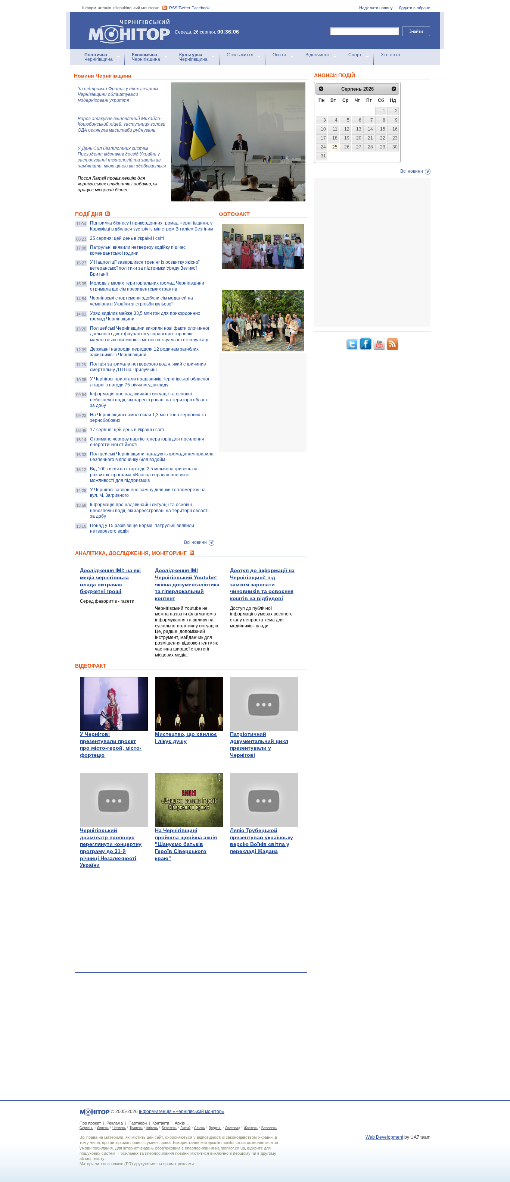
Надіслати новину (376, 8)
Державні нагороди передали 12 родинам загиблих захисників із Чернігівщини (144, 352)
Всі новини (195, 542)
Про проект (90, 1123)
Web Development (384, 1137)
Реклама (114, 1123)
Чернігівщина (98, 57)
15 (382, 129)
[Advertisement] (275, 402)
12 (346, 129)
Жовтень (251, 1128)
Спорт (355, 54)
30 (395, 147)
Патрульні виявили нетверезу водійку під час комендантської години (138, 250)
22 (382, 138)
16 (395, 129)
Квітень (152, 1128)
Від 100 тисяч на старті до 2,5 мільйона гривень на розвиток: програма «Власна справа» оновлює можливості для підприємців (144, 474)
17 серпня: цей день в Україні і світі (127, 429)
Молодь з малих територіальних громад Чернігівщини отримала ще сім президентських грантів (147, 286)
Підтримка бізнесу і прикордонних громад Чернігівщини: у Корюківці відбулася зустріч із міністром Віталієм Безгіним (151, 226)
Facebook (201, 8)
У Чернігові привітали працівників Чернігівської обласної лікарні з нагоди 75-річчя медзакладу (149, 382)
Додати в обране (414, 8)
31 (323, 156)
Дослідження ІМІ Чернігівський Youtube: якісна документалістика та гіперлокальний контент (187, 584)
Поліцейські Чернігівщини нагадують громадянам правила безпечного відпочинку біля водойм (152, 457)
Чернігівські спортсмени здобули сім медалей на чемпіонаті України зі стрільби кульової (141, 301)
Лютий (185, 1128)
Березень (169, 1128)
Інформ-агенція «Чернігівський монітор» (126, 22)
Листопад (232, 1128)
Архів (180, 1123)
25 (335, 147)
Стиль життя (240, 54)
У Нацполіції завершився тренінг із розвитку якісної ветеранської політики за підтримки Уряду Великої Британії (144, 268)
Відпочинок (317, 54)
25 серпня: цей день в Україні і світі (127, 238)
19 (346, 138)
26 (346, 147)
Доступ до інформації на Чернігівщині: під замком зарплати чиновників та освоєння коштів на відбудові (262, 584)
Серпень (86, 1128)
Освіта (279, 54)
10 (323, 129)
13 (358, 129)
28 (370, 147)
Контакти (160, 1123)
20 (358, 138)
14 (370, 129)
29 (382, 147)
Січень (199, 1128)
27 (358, 147)
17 (323, 138)
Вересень (269, 1128)
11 (335, 129)
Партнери (137, 1123)
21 (370, 138)
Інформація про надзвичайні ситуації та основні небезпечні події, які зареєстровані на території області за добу (149, 399)
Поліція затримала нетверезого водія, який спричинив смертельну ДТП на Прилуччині (148, 367)
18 (335, 138)
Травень (136, 1128)
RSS (173, 8)
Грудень (215, 1128)
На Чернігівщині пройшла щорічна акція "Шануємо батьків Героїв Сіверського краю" (186, 844)
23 (395, 138)
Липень (103, 1128)
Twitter (184, 8)
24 (323, 147)
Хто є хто (390, 54)
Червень (119, 1128)
